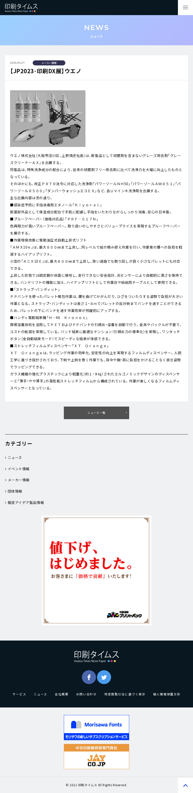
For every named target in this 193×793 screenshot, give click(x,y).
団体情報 (15, 491)
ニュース (15, 457)
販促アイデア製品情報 (26, 502)
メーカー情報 (19, 479)
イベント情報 (19, 468)
